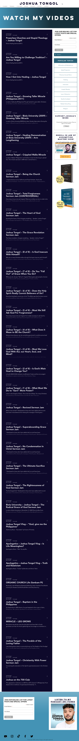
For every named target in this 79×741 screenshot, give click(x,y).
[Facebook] (25, 736)
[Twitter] (31, 736)
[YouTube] (5, 736)
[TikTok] (18, 736)
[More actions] (48, 34)
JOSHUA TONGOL (39, 3)
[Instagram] (12, 736)
